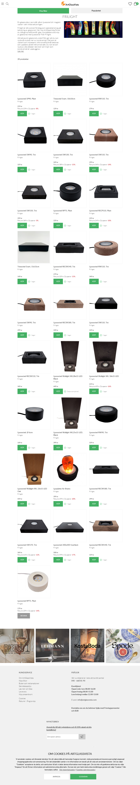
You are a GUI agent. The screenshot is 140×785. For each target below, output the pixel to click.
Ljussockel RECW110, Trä (28, 376)
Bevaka (24, 616)
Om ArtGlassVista (26, 678)
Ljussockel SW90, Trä (27, 154)
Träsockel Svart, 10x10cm (64, 98)
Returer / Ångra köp (27, 701)
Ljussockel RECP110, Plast (100, 210)
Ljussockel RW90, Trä (98, 432)
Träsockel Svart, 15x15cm (28, 266)
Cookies (22, 698)
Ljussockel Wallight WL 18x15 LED (104, 376)
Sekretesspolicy (25, 686)
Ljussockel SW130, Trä (63, 154)
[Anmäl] (82, 736)
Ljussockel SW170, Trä (27, 545)
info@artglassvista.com (87, 699)
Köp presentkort (25, 694)
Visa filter (43, 11)
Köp (22, 113)
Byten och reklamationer (29, 683)
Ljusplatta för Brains (61, 488)
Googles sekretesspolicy (85, 769)
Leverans (22, 692)
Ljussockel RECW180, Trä (64, 322)
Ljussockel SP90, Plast (27, 98)
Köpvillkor (23, 681)
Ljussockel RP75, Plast (62, 210)
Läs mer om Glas (25, 689)
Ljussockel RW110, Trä (99, 98)
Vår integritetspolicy (67, 769)
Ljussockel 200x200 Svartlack (65, 545)
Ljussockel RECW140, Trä (64, 266)
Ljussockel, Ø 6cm (25, 432)
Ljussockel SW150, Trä (27, 210)
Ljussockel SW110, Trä (98, 154)
